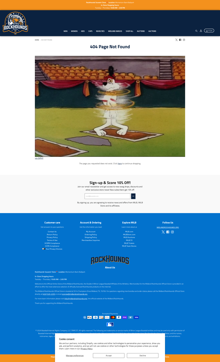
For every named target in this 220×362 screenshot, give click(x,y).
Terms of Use (52, 240)
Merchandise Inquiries (91, 240)
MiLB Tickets (129, 243)
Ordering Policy (91, 234)
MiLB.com (129, 231)
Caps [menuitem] (90, 31)
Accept (109, 355)
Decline (143, 355)
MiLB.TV (129, 240)
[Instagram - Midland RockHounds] (184, 40)
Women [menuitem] (74, 31)
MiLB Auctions (129, 237)
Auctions (152, 31)
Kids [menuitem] (83, 31)
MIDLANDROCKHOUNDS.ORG (168, 227)
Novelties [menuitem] (100, 31)
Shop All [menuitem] (129, 31)
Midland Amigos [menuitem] (115, 31)
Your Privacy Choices (53, 249)
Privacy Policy (87, 348)
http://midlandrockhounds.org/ (75, 298)
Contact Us (52, 231)
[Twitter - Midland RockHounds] (176, 40)
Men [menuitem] (65, 31)
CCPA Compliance (52, 246)
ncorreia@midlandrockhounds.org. (75, 294)
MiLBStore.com (129, 234)
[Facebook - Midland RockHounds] (180, 40)
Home (37, 40)
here (120, 163)
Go (133, 196)
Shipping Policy (91, 237)
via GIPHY (39, 158)
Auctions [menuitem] (141, 31)
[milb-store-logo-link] (110, 325)
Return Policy (52, 234)
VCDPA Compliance (52, 243)
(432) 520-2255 (49, 294)
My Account (90, 231)
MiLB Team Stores (129, 246)
